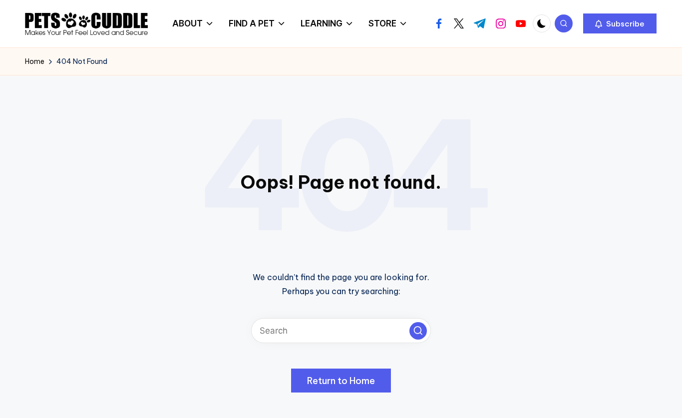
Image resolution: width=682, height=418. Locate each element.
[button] (620, 23)
